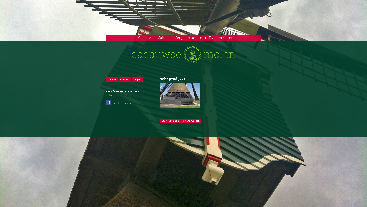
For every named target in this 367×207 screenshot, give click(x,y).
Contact (124, 79)
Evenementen (221, 37)
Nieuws (112, 79)
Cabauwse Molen (153, 37)
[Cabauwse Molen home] (183, 62)
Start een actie (170, 120)
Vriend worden (191, 120)
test (111, 95)
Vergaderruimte (188, 37)
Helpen (137, 79)
